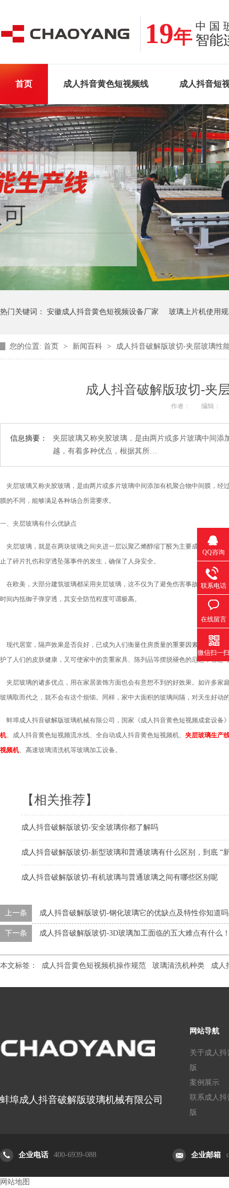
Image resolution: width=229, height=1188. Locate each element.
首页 (23, 83)
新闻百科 (88, 346)
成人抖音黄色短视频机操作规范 (94, 966)
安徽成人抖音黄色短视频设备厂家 (103, 312)
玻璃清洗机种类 (178, 966)
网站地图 (15, 1182)
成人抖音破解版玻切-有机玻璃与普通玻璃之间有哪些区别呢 (119, 877)
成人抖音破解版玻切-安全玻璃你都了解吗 (89, 827)
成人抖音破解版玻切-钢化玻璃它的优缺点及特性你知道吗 (133, 913)
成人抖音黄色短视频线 (106, 83)
